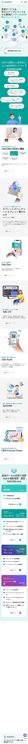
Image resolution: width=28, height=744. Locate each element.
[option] (14, 134)
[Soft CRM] (17, 43)
